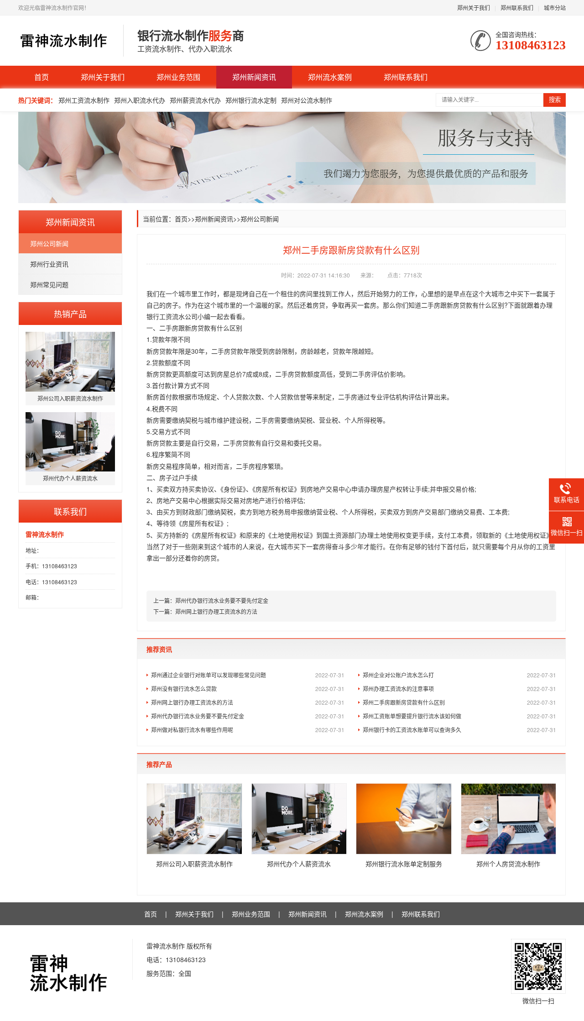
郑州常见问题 (49, 284)
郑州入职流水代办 (139, 100)
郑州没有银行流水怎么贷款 (247, 688)
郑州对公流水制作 (306, 100)
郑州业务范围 (178, 77)
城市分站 (555, 7)
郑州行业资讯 (49, 263)
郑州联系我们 (517, 7)
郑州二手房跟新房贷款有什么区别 (459, 702)
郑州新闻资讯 (254, 77)
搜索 (555, 99)
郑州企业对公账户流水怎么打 (459, 675)
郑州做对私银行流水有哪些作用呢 (247, 729)
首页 (41, 77)
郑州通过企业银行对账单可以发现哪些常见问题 (247, 675)
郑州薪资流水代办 (195, 100)
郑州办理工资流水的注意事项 (459, 688)
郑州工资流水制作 (84, 100)
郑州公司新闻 (49, 243)
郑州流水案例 (330, 77)
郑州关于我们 (473, 7)
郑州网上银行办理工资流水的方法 (216, 611)
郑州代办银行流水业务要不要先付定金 (221, 600)
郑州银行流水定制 (250, 100)
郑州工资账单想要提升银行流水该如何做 (459, 716)
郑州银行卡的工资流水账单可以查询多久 (459, 729)
